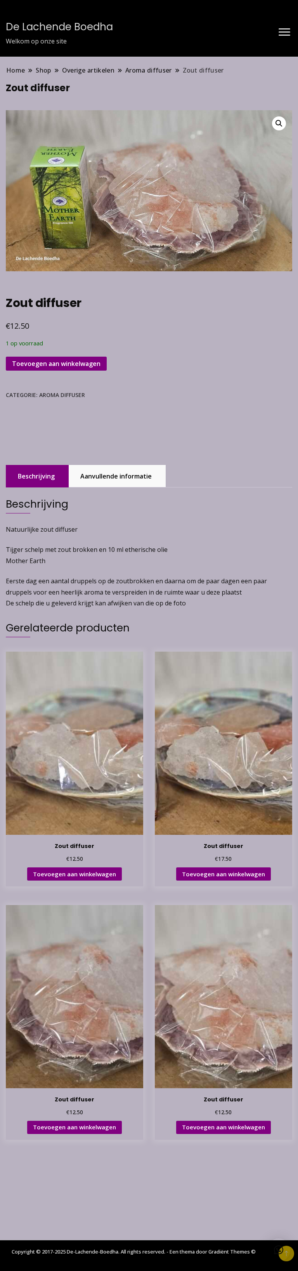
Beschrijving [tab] (36, 476)
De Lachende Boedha (59, 27)
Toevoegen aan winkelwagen (56, 363)
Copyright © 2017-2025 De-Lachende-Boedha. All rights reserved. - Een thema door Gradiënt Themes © (134, 1251)
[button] (279, 123)
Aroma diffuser (62, 395)
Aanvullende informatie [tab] (116, 476)
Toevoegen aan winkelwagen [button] (74, 874)
